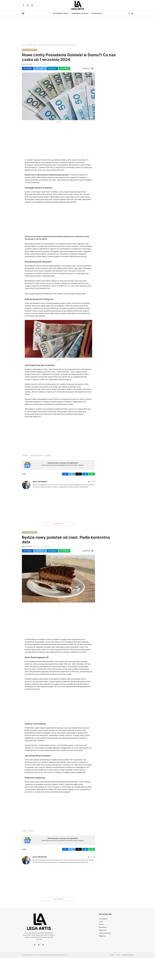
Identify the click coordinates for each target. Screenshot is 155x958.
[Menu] (23, 13)
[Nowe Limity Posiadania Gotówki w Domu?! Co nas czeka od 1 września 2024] (58, 96)
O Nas (101, 921)
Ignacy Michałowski (27, 64)
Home (23, 45)
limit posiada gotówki (36, 455)
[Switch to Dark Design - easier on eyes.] (129, 13)
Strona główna (103, 918)
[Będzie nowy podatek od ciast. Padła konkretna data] (58, 579)
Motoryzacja (96, 13)
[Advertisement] (77, 28)
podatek (31, 830)
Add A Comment (58, 899)
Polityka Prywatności (105, 933)
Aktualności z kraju (61, 13)
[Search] (132, 13)
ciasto (24, 830)
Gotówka (25, 455)
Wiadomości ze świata (80, 13)
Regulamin (102, 936)
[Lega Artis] (77, 5)
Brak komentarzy (46, 546)
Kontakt (101, 924)
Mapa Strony (103, 930)
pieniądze (48, 455)
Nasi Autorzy (103, 927)
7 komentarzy (45, 64)
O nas (118, 955)
